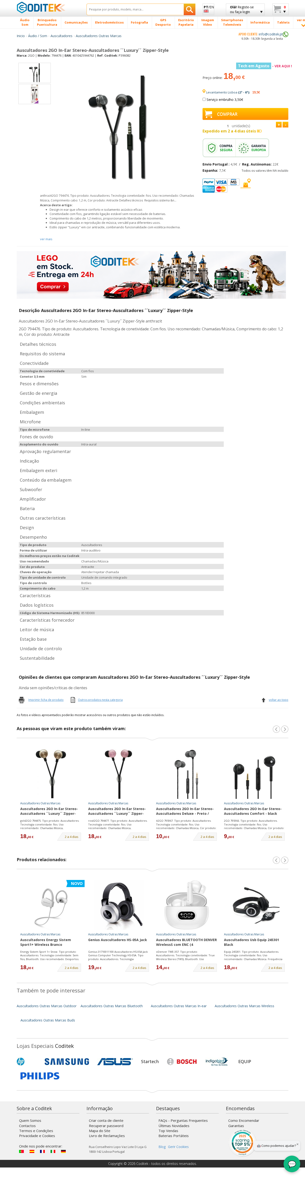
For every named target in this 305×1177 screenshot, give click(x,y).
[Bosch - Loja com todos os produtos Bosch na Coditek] (182, 1062)
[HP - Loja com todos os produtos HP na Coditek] (29, 1062)
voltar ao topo (278, 700)
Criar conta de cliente (106, 1120)
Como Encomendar (243, 1120)
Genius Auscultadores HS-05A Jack (117, 940)
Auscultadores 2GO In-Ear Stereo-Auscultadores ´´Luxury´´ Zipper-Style (49, 811)
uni (241, 125)
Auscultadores (61, 36)
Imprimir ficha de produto (46, 700)
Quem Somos (30, 1120)
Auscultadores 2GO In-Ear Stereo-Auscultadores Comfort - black (253, 811)
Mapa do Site (99, 1130)
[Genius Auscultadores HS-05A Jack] (119, 905)
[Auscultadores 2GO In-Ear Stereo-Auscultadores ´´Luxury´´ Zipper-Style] (51, 774)
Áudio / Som (37, 36)
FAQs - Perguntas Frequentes (183, 1120)
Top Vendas (168, 1130)
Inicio (21, 36)
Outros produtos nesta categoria (100, 700)
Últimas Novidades (173, 1125)
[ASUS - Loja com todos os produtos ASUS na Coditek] (115, 1062)
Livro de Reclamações (107, 1135)
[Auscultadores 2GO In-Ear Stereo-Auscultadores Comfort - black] (254, 774)
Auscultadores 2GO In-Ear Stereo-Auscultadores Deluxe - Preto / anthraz (185, 811)
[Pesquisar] (189, 9)
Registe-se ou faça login (242, 9)
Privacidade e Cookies (37, 1135)
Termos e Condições (36, 1130)
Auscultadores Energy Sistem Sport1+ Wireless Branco (45, 942)
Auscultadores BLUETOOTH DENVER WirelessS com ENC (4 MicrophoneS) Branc (186, 942)
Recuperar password (106, 1125)
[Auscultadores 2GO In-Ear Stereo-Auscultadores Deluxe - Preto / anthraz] (187, 774)
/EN (209, 7)
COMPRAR (227, 114)
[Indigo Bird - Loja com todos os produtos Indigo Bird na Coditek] (217, 1062)
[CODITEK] (48, 7)
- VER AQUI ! (265, 66)
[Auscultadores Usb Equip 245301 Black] (254, 905)
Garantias (236, 1125)
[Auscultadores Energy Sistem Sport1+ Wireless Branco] (51, 905)
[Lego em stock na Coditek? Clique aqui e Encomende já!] (151, 274)
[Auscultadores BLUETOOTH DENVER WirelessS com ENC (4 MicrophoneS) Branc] (187, 905)
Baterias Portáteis (173, 1135)
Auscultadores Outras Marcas (99, 36)
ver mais (46, 239)
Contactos (27, 1125)
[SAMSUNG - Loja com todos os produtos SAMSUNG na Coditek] (67, 1062)
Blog (162, 1146)
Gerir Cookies (178, 1146)
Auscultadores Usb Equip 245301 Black (251, 942)
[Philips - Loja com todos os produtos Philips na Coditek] (39, 1076)
